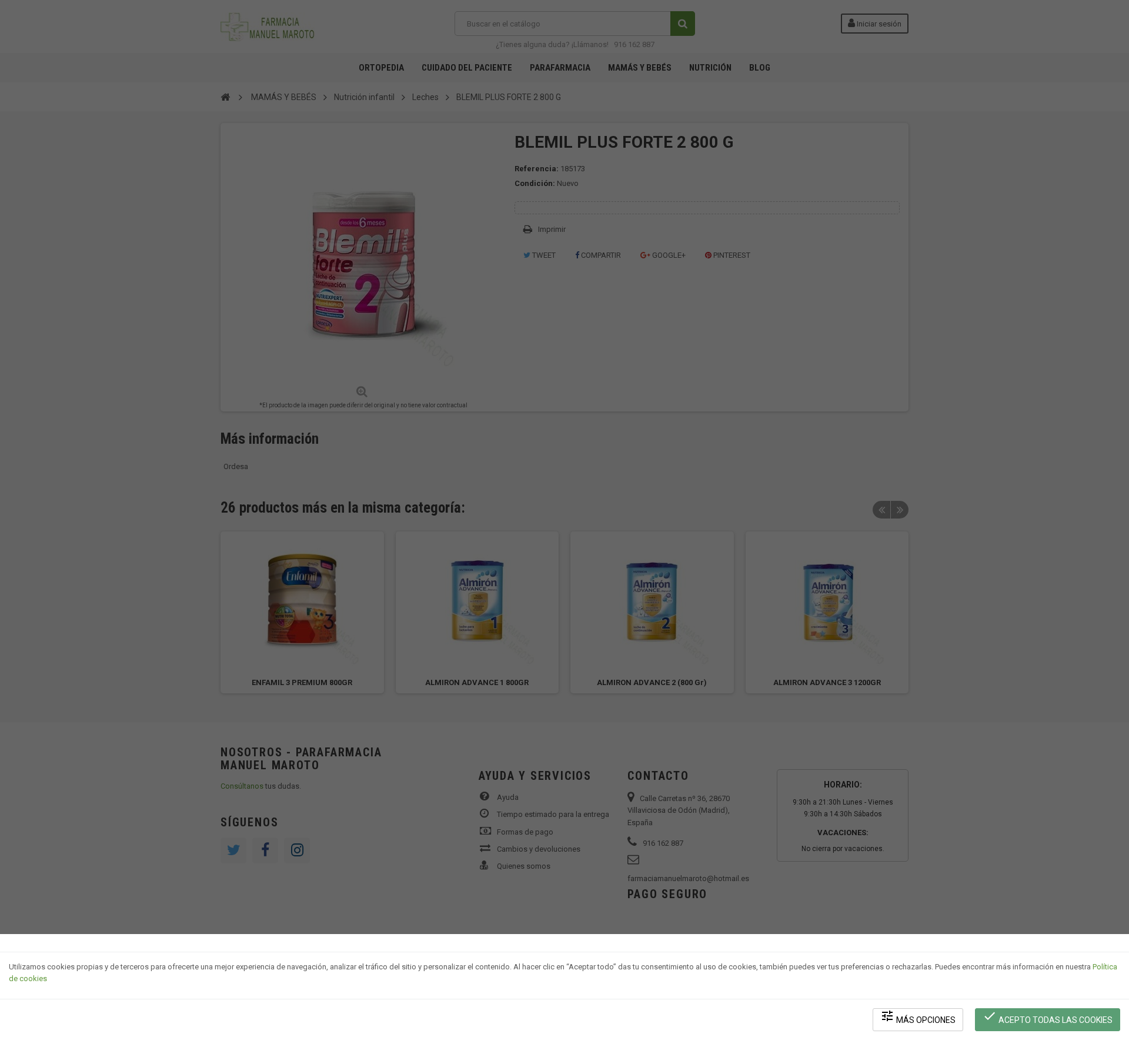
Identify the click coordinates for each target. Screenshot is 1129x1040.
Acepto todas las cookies (1048, 1017)
